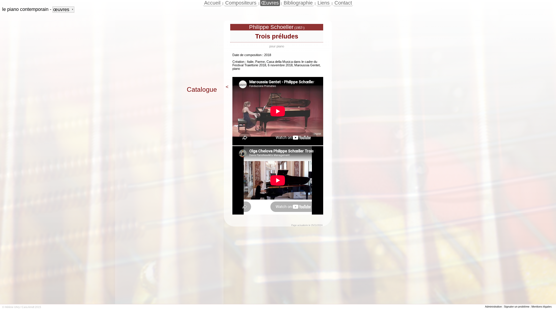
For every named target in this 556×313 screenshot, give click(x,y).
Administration (493, 306)
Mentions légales (541, 306)
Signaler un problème (517, 306)
